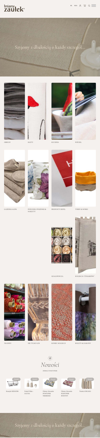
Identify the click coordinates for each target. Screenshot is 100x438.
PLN (76, 5)
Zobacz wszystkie (50, 371)
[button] (94, 5)
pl (71, 5)
